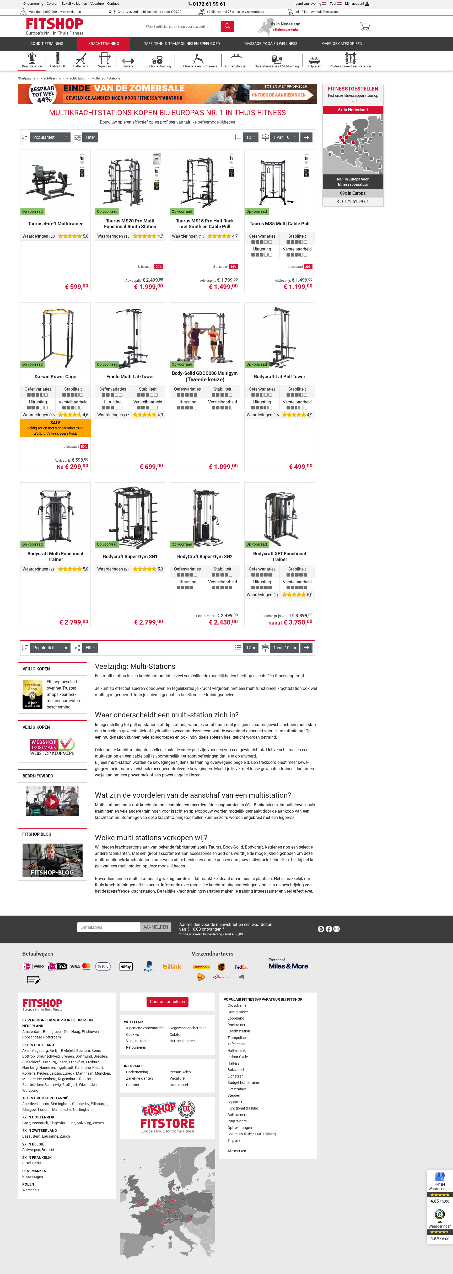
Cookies (132, 1034)
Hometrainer (238, 1012)
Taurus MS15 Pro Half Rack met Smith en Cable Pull (205, 223)
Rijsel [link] (26, 1163)
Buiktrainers (237, 1115)
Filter (90, 137)
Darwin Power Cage (55, 376)
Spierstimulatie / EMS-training (252, 1134)
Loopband (236, 1018)
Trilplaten (235, 1140)
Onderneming (33, 4)
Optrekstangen (240, 1128)
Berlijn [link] (55, 1050)
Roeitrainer (236, 1025)
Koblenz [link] (28, 1073)
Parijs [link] (36, 1163)
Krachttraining (103, 43)
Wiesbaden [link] (88, 1085)
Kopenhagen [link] (32, 1177)
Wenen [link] (98, 1123)
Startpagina (26, 78)
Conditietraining (46, 43)
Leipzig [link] (55, 1073)
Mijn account (354, 4)
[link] (32, 694)
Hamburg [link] (30, 1067)
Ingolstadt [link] (65, 1067)
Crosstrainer (238, 1005)
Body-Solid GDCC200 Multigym (205, 376)
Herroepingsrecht (184, 1041)
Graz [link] (26, 1123)
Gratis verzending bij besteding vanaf (149, 12)
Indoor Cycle (238, 1057)
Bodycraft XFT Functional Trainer (279, 556)
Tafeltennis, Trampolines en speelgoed (182, 43)
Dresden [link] (100, 1056)
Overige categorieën (342, 43)
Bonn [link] (95, 1050)
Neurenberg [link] (46, 1079)
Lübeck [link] (68, 1073)
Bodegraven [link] (53, 1032)
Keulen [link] (42, 1073)
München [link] (102, 1073)
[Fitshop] (54, 26)
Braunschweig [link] (48, 1056)
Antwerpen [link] (31, 1150)
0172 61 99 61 (355, 201)
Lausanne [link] (50, 1136)
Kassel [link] (97, 1067)
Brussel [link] (48, 1150)
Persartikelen (180, 1072)
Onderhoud (179, 1085)
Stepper (234, 1095)
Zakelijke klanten (74, 4)
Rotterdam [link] (52, 1037)
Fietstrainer (237, 1089)
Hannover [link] (47, 1067)
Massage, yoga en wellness (271, 43)
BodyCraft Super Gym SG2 (205, 556)
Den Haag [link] (72, 1032)
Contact (113, 4)
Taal (333, 4)
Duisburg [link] (48, 1062)
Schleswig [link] (53, 1085)
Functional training (243, 1108)
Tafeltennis (236, 1044)
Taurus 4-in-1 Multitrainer (55, 223)
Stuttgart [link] (69, 1085)
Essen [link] (62, 1062)
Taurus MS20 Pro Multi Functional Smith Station (130, 223)
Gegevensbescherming (188, 1028)
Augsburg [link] (40, 1050)
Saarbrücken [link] (32, 1085)
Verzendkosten (138, 1041)
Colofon (52, 4)
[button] (306, 137)
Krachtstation (76, 78)
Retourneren (136, 1047)
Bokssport (236, 1070)
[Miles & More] (288, 963)
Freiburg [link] (93, 1062)
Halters (233, 1063)
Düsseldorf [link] (31, 1062)
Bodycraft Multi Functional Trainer (55, 556)
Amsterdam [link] (31, 1032)
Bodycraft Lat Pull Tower (279, 376)
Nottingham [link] (83, 1109)
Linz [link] (71, 1123)
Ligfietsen (236, 1076)
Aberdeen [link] (30, 1104)
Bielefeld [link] (68, 1050)
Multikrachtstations (105, 78)
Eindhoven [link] (90, 1032)
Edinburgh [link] (99, 1104)
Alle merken (237, 1151)
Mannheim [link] (84, 1073)
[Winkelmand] (367, 26)
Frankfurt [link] (76, 1062)
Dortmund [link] (84, 1056)
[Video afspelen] (52, 802)
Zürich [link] (65, 1136)
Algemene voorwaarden (145, 1028)
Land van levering (308, 4)
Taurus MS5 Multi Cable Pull (280, 223)
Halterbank (237, 1050)
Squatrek (235, 1102)
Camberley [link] (80, 1104)
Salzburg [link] (84, 1123)
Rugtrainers (237, 1121)
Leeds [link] (44, 1104)
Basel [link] (26, 1136)
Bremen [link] (67, 1056)
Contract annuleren (167, 1001)
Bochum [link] (83, 1050)
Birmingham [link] (61, 1104)
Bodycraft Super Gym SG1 (130, 556)
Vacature (97, 4)
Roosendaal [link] (32, 1037)
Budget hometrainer (244, 1082)
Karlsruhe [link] (83, 1067)
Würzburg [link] (30, 1090)
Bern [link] (36, 1136)
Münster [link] (29, 1079)
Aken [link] (26, 1050)
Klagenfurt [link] (58, 1123)
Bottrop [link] (28, 1056)
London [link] (44, 1109)
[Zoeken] (227, 26)
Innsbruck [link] (40, 1123)
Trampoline (237, 1038)
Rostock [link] (86, 1079)
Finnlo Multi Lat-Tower (130, 376)
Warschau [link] (30, 1190)
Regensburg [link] (68, 1079)
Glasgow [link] (29, 1109)
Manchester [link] (61, 1109)
